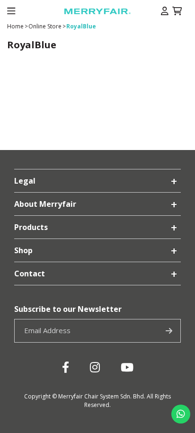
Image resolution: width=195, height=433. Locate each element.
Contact (29, 273)
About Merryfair (45, 204)
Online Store (45, 26)
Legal (24, 181)
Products (31, 227)
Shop (23, 250)
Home (15, 26)
